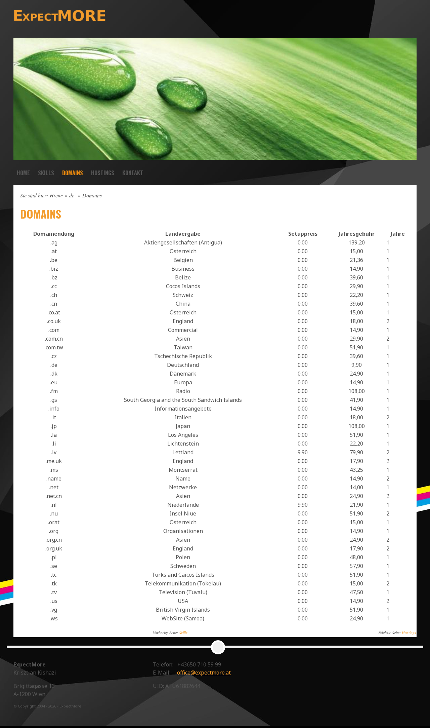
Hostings (102, 173)
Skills (46, 173)
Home (23, 173)
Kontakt (132, 173)
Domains (72, 173)
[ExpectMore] (75, 15)
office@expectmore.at (204, 672)
